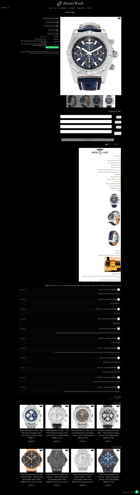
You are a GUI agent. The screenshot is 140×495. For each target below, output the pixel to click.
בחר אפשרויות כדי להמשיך (87, 139)
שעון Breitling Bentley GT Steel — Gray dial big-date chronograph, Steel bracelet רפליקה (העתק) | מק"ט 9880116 (82, 434)
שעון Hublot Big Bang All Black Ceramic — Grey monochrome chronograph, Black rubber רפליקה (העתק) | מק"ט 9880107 (57, 478)
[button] (136, 491)
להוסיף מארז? (118, 122)
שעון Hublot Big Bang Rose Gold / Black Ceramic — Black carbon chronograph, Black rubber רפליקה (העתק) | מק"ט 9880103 (31, 478)
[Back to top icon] (2, 492)
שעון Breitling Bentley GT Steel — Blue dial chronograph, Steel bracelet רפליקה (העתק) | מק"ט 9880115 (31, 434)
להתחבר (117, 398)
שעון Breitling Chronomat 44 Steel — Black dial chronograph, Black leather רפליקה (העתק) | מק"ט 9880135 (108, 434)
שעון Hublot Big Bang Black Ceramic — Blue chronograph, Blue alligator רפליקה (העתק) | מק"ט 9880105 (108, 478)
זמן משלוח (119, 117)
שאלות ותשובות (92, 276)
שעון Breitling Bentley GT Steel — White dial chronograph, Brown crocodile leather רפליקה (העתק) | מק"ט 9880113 (57, 434)
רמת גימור (118, 133)
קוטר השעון (119, 127)
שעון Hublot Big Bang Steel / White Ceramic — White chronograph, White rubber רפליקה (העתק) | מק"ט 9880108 (83, 478)
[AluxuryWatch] (70, 3)
